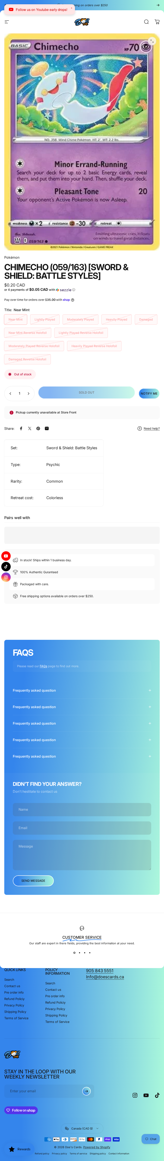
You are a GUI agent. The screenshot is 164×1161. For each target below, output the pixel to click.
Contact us (12, 986)
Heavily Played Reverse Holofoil (94, 346)
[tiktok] (6, 566)
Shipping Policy (15, 1011)
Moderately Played (80, 319)
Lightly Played (45, 319)
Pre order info (14, 992)
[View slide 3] (84, 952)
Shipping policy (98, 1153)
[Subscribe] (86, 1091)
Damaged (146, 319)
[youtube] (6, 557)
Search (9, 979)
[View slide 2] (79, 952)
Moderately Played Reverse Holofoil (34, 346)
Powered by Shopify (96, 1147)
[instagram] (6, 576)
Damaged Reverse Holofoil (27, 359)
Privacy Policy (14, 1005)
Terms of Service (16, 1018)
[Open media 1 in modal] (152, 41)
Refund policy (42, 1153)
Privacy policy (59, 1153)
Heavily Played (116, 319)
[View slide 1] (74, 952)
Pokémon (11, 257)
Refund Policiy (14, 999)
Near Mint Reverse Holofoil (28, 332)
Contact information (118, 1153)
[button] (42, 290)
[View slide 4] (89, 952)
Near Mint (16, 319)
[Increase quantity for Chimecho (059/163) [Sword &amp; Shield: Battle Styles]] (29, 393)
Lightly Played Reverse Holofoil (81, 332)
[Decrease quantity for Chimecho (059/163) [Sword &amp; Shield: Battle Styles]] (9, 393)
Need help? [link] (152, 428)
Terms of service (78, 1153)
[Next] (158, 5)
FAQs (43, 666)
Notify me (149, 393)
